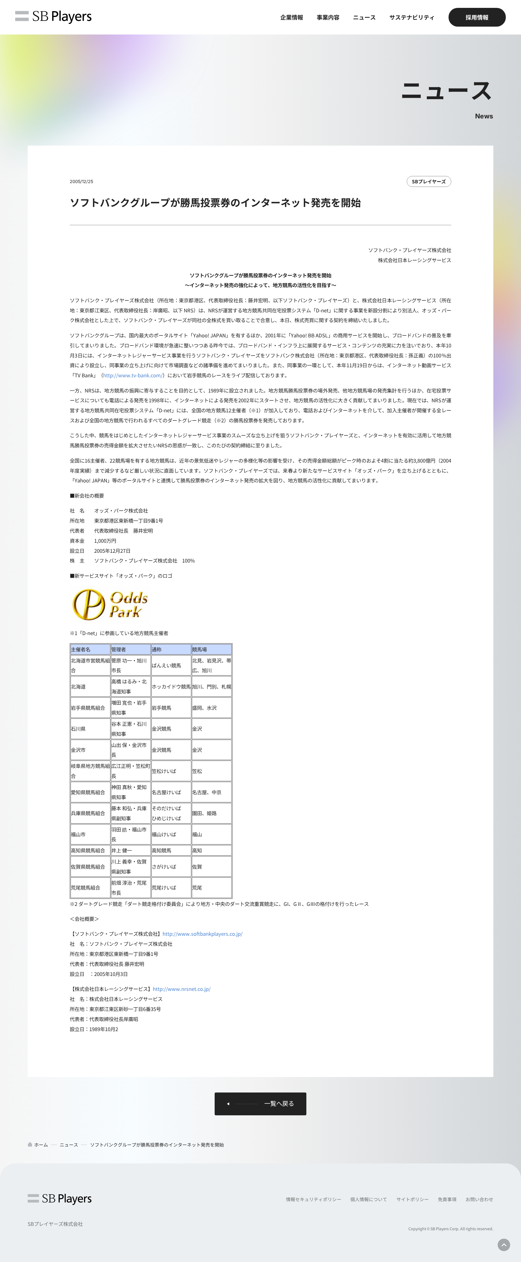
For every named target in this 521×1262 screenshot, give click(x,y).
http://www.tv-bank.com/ (133, 375)
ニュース (364, 17)
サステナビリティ (412, 17)
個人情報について (368, 1199)
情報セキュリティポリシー (313, 1199)
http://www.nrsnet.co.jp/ (182, 988)
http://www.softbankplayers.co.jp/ (203, 933)
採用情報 (477, 17)
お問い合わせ (479, 1199)
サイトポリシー (412, 1199)
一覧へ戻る (279, 1103)
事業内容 (328, 17)
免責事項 (447, 1199)
